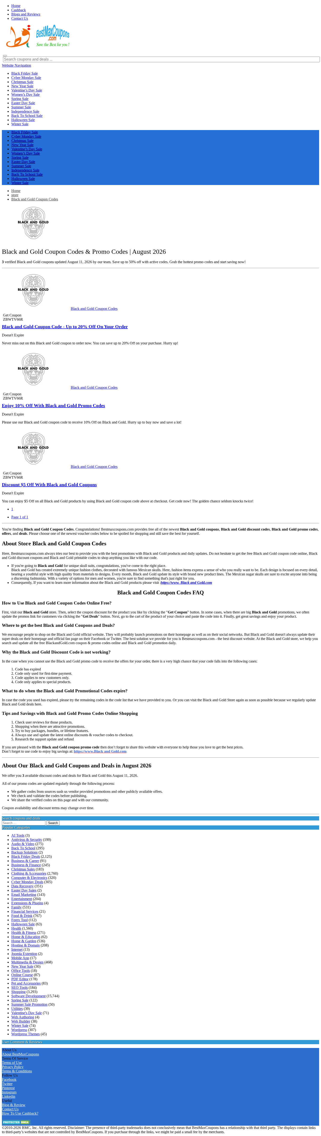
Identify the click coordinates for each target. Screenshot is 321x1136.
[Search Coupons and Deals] (5, 55)
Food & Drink (21, 916)
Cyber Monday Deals (27, 882)
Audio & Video (22, 844)
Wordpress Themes (25, 1034)
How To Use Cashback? (20, 1113)
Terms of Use (12, 1063)
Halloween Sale (23, 924)
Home (15, 191)
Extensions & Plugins (27, 903)
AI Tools (17, 835)
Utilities (17, 1009)
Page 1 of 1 (19, 517)
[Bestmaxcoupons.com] (37, 47)
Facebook (9, 1080)
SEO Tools (19, 988)
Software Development (28, 996)
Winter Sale (19, 1026)
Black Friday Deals (25, 857)
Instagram (9, 1092)
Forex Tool (19, 920)
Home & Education (25, 937)
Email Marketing (23, 895)
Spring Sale (19, 1000)
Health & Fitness (23, 933)
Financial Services (24, 911)
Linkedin (8, 1096)
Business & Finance (26, 865)
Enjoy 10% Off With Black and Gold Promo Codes (53, 405)
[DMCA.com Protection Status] (16, 1123)
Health (16, 928)
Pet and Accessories (26, 983)
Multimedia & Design (27, 962)
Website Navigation (16, 65)
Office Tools (20, 971)
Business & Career (25, 861)
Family (16, 907)
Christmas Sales (23, 869)
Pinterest (8, 1088)
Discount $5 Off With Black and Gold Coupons (49, 484)
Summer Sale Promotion (29, 1004)
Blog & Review (13, 1105)
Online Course (22, 975)
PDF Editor (19, 979)
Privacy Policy (12, 1067)
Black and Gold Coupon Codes (34, 199)
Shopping (18, 992)
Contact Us (10, 1109)
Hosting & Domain (25, 945)
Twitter (7, 1084)
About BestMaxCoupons (20, 1054)
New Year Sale (22, 966)
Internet (17, 949)
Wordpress (19, 1030)
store (14, 195)
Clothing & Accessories (28, 873)
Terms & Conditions (17, 1071)
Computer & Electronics (29, 878)
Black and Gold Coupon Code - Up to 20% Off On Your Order (65, 326)
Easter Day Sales (23, 890)
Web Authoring (22, 1017)
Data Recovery (22, 886)
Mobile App (20, 958)
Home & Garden (23, 941)
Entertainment (21, 899)
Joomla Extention (24, 954)
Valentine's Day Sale (26, 1013)
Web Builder (20, 1021)
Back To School (23, 848)
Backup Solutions (24, 852)
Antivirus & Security (26, 840)
